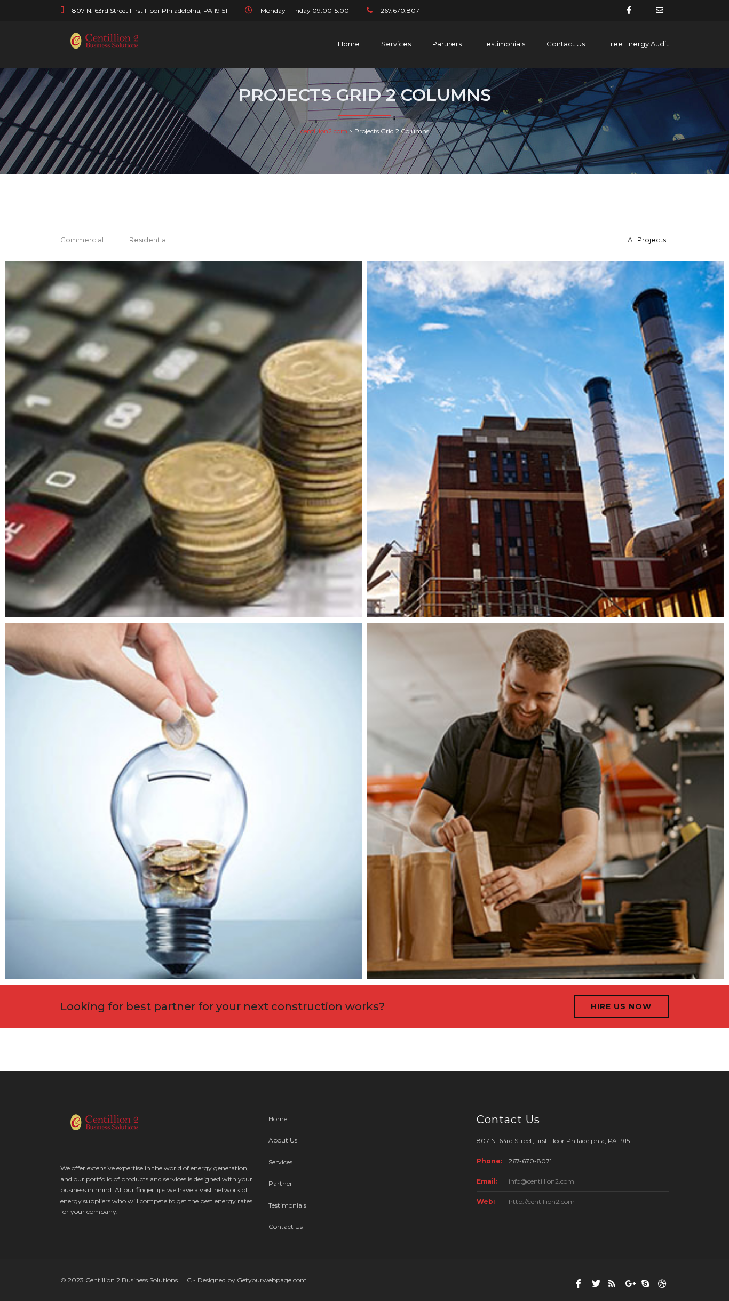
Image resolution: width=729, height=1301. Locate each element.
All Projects (647, 239)
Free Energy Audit (637, 43)
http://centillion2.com (542, 1201)
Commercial (82, 239)
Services (396, 43)
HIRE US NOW (621, 1006)
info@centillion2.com (541, 1181)
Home (349, 43)
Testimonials (504, 43)
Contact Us (565, 43)
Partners (447, 43)
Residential (148, 239)
